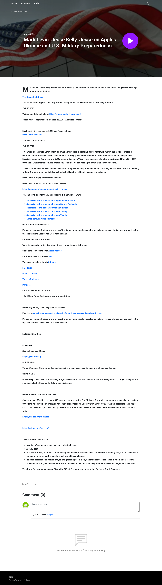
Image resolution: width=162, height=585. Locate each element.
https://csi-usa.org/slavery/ (35, 428)
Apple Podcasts (56, 251)
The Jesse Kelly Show (32, 97)
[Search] (147, 3)
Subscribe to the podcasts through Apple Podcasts (50, 200)
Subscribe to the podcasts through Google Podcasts (51, 204)
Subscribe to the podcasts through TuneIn (46, 215)
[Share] (36, 484)
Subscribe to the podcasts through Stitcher (47, 208)
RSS (50, 256)
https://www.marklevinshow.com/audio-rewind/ (44, 189)
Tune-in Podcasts (30, 279)
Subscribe (25, 3)
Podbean (27, 580)
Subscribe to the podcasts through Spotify (46, 211)
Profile (36, 3)
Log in (50, 514)
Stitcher (52, 262)
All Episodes (20, 11)
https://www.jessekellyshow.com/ (65, 114)
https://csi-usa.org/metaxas (35, 417)
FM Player (27, 268)
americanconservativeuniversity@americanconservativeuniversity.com (67, 313)
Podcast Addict (29, 273)
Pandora (26, 285)
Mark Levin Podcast (32, 135)
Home (14, 3)
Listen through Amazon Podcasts (42, 219)
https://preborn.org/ (32, 356)
